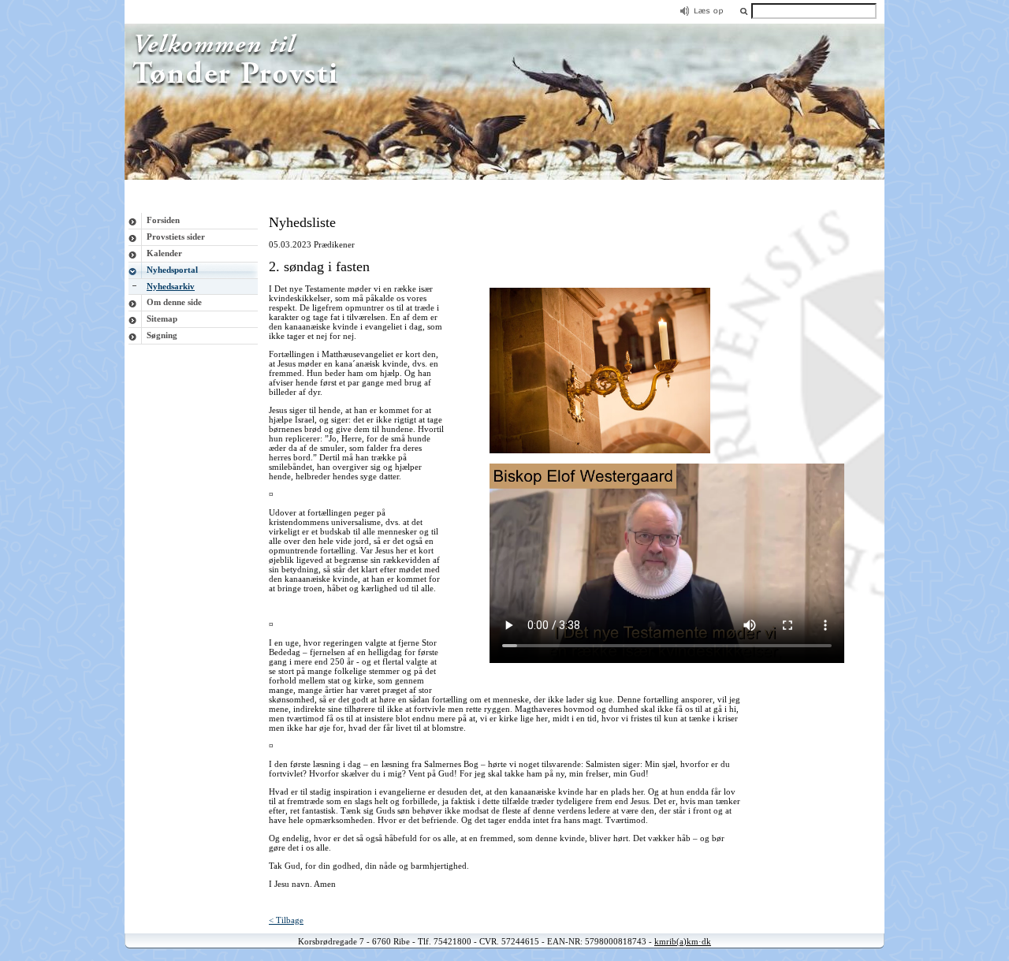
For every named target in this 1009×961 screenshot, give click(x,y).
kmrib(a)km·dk (682, 941)
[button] (743, 10)
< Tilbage (286, 920)
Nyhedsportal (172, 269)
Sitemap (162, 318)
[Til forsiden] (504, 176)
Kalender (164, 253)
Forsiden (163, 220)
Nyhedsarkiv (171, 286)
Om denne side (174, 302)
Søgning (162, 335)
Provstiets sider (176, 236)
